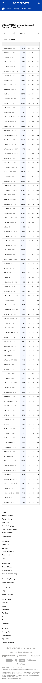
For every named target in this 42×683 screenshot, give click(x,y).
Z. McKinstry (7, 310)
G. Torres (6, 268)
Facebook (5, 613)
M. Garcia (6, 300)
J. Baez (6, 498)
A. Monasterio (8, 296)
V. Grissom (7, 264)
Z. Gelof (6, 250)
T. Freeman (7, 360)
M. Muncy (7, 429)
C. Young (6, 158)
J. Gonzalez (7, 443)
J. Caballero (7, 190)
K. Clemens (7, 135)
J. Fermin (6, 305)
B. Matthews (7, 475)
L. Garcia (6, 66)
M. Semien (7, 232)
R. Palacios (7, 277)
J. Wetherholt (8, 71)
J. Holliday (7, 314)
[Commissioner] (11, 659)
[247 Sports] (8, 655)
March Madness (7, 533)
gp (33, 44)
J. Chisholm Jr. (8, 117)
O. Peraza (7, 346)
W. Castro (7, 172)
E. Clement (7, 167)
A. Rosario (7, 410)
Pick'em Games (7, 516)
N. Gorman (7, 461)
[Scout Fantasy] (31, 660)
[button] (2, 3)
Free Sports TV (7, 522)
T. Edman (6, 369)
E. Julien (6, 387)
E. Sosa (6, 378)
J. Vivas (6, 337)
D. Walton (7, 397)
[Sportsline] (22, 655)
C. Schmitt (7, 181)
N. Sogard (7, 456)
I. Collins (6, 241)
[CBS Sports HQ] (29, 648)
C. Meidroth (7, 154)
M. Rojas (6, 433)
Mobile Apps (6, 536)
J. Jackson (7, 392)
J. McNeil (6, 222)
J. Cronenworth (8, 332)
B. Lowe (6, 80)
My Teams (5, 639)
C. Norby (6, 351)
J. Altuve (6, 186)
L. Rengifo (7, 291)
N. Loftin (6, 273)
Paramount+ (6, 555)
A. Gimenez (7, 218)
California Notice (8, 582)
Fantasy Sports (7, 519)
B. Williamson (8, 355)
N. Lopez (6, 452)
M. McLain (7, 245)
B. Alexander (8, 319)
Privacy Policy (7, 570)
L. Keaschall (7, 144)
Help (3, 591)
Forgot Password (8, 642)
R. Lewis (6, 213)
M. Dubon (7, 140)
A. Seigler (7, 465)
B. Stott (6, 103)
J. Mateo (6, 420)
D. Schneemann (8, 401)
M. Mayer (6, 438)
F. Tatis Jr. (6, 57)
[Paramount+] (35, 655)
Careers (5, 548)
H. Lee (6, 365)
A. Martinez (7, 259)
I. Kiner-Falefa (8, 493)
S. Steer (6, 227)
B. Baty (6, 287)
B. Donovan (7, 484)
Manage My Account (9, 632)
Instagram (5, 610)
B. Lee (6, 112)
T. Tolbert (6, 415)
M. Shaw (6, 447)
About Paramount (8, 552)
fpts (22, 44)
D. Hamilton (7, 282)
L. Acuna (6, 470)
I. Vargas (6, 177)
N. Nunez (6, 199)
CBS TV (5, 558)
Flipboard (5, 623)
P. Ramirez (7, 383)
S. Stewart (7, 48)
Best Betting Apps (8, 526)
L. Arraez (6, 76)
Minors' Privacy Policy (9, 574)
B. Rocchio (7, 163)
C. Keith (6, 254)
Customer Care (7, 594)
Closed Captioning (8, 579)
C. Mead (6, 195)
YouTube (5, 603)
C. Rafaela (7, 85)
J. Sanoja (6, 209)
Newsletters (6, 635)
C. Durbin (6, 121)
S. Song (6, 488)
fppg (27, 44)
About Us (5, 545)
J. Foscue (6, 424)
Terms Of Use (7, 567)
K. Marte (6, 108)
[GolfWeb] (21, 664)
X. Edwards (7, 99)
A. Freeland (7, 479)
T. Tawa (6, 328)
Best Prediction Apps (9, 529)
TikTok (4, 606)
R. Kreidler (7, 406)
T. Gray (6, 502)
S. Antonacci (7, 149)
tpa (37, 44)
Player (6, 44)
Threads (5, 620)
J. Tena (6, 374)
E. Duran (6, 126)
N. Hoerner (7, 89)
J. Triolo (6, 323)
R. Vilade (6, 342)
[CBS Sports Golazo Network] (21, 652)
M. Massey (7, 236)
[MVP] (22, 659)
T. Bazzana (7, 204)
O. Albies (6, 94)
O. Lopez (6, 53)
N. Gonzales (7, 131)
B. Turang (6, 62)
